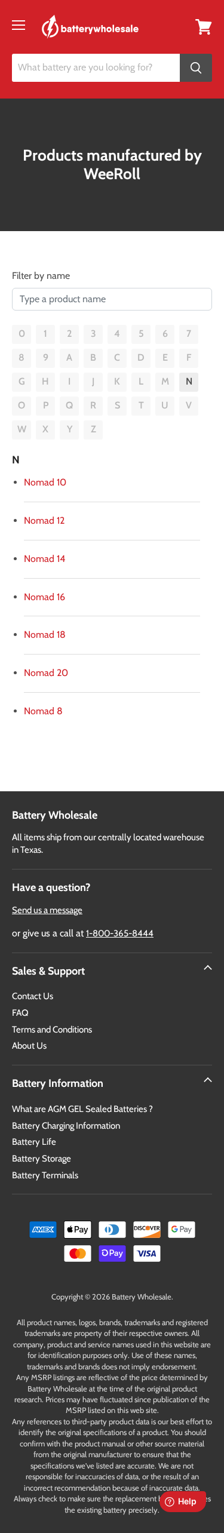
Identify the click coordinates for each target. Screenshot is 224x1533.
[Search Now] (196, 68)
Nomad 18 (45, 634)
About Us (29, 1045)
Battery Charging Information (66, 1125)
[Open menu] (18, 25)
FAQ (20, 1012)
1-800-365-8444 (120, 933)
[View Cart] (203, 26)
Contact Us (32, 996)
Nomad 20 (46, 672)
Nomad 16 (44, 597)
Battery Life (34, 1141)
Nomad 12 (44, 520)
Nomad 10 (45, 482)
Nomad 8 (43, 711)
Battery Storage (41, 1158)
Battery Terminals (45, 1175)
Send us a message (47, 910)
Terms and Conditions (52, 1029)
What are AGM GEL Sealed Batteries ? (82, 1109)
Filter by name (41, 275)
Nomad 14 (44, 558)
